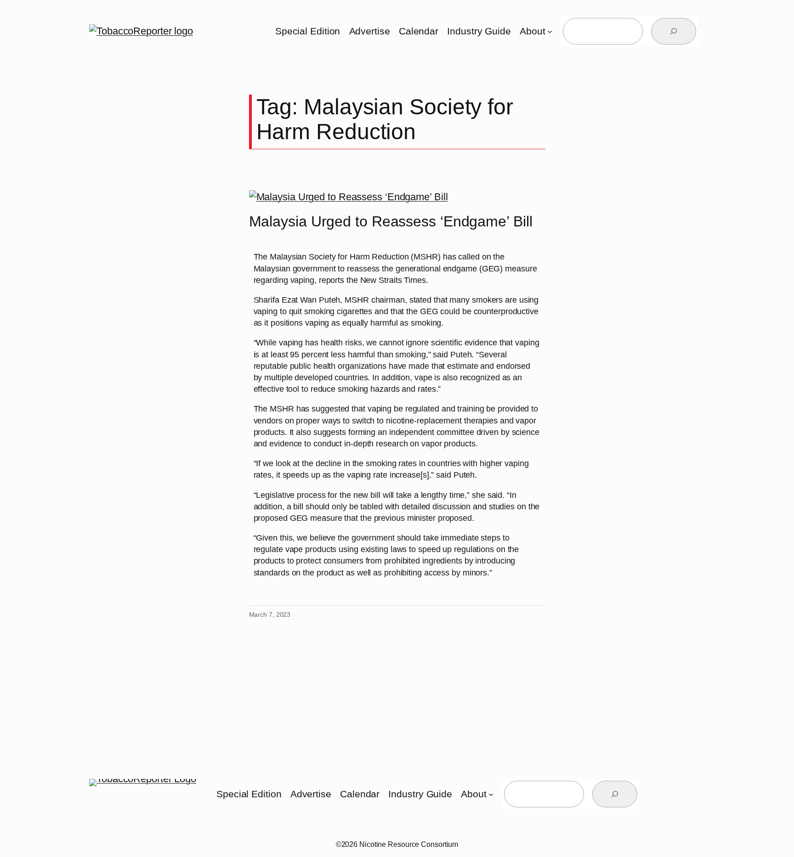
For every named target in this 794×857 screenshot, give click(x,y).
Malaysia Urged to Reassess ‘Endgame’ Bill (391, 221)
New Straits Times (393, 280)
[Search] (673, 31)
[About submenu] (549, 31)
